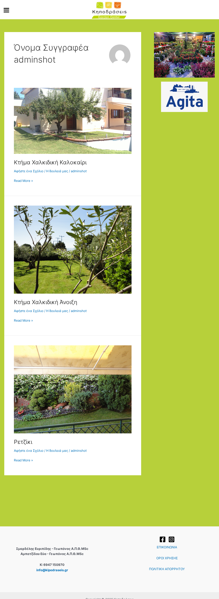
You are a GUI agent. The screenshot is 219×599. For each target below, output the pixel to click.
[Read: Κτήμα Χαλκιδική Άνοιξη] (73, 249)
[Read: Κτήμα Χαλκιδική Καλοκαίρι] (73, 121)
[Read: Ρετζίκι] (73, 389)
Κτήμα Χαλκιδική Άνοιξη (45, 302)
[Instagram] (171, 539)
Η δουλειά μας (57, 171)
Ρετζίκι (23, 442)
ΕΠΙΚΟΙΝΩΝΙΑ (167, 547)
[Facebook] (162, 539)
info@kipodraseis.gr (52, 570)
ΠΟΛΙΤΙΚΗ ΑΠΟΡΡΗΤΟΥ (167, 569)
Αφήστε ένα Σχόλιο (28, 171)
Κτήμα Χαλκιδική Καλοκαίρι (50, 162)
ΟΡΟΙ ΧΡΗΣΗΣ (167, 558)
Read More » (23, 180)
